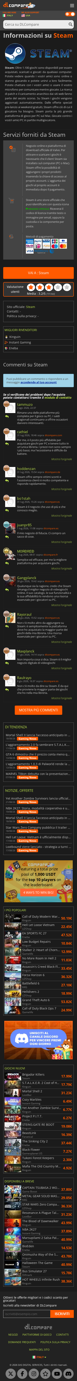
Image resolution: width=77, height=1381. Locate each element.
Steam (30, 307)
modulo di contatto (57, 397)
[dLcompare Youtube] (55, 1374)
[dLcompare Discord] (67, 1374)
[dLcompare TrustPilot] (44, 1374)
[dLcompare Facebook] (21, 1374)
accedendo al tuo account (39, 382)
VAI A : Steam (38, 273)
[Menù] (72, 5)
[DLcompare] (39, 1326)
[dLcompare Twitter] (9, 1374)
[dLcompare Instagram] (32, 1374)
